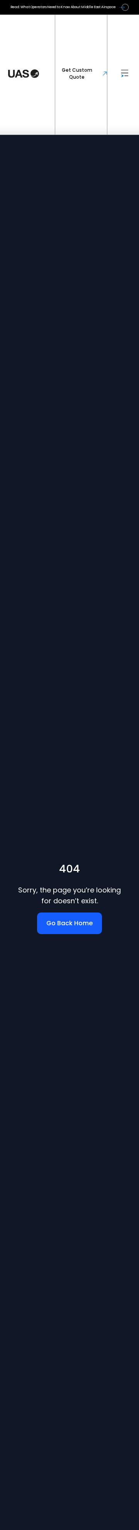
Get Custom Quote (77, 73)
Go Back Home (69, 923)
